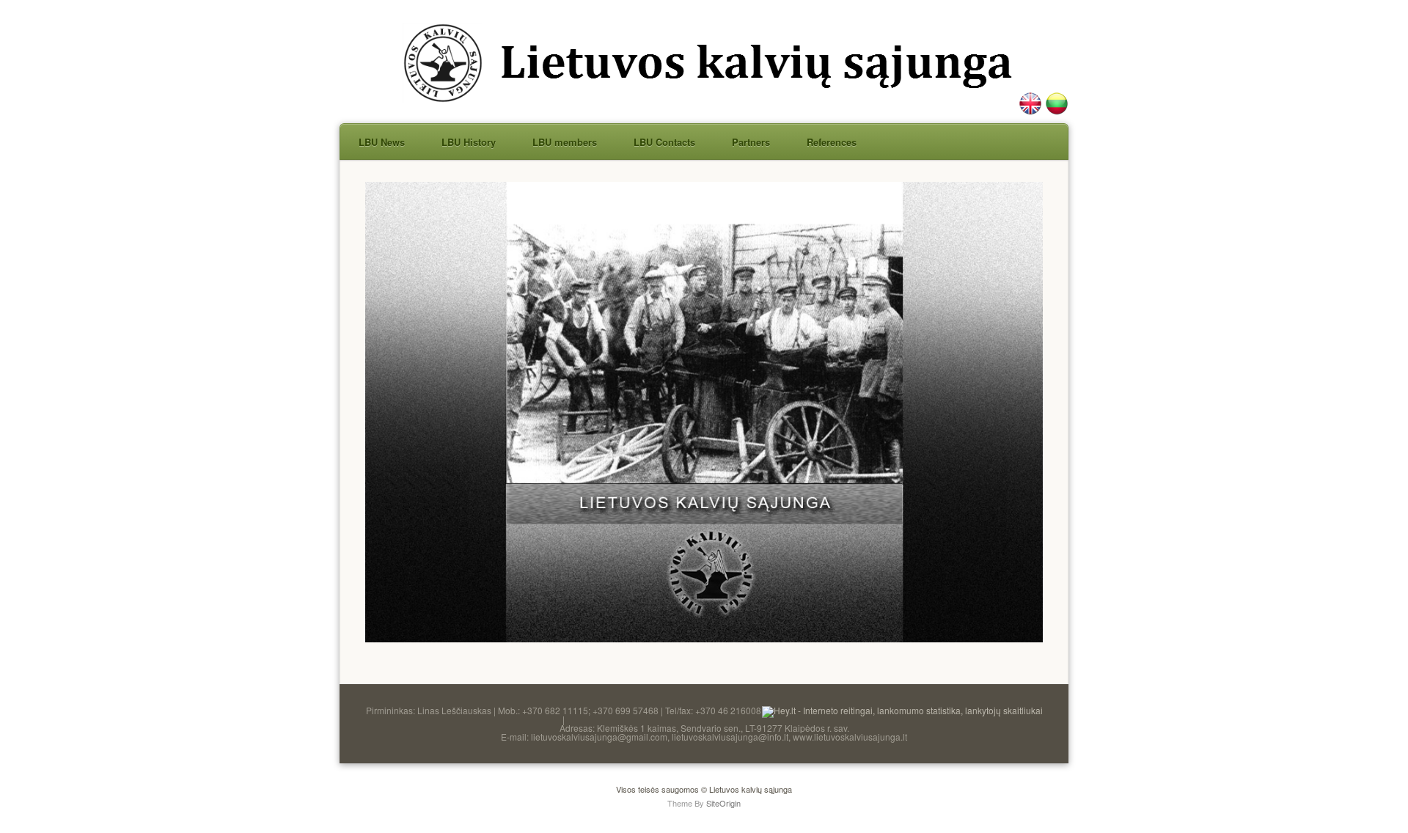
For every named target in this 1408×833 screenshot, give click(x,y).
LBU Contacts (664, 142)
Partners (751, 142)
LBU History (468, 142)
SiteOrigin (723, 803)
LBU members (564, 142)
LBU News (382, 142)
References (832, 142)
